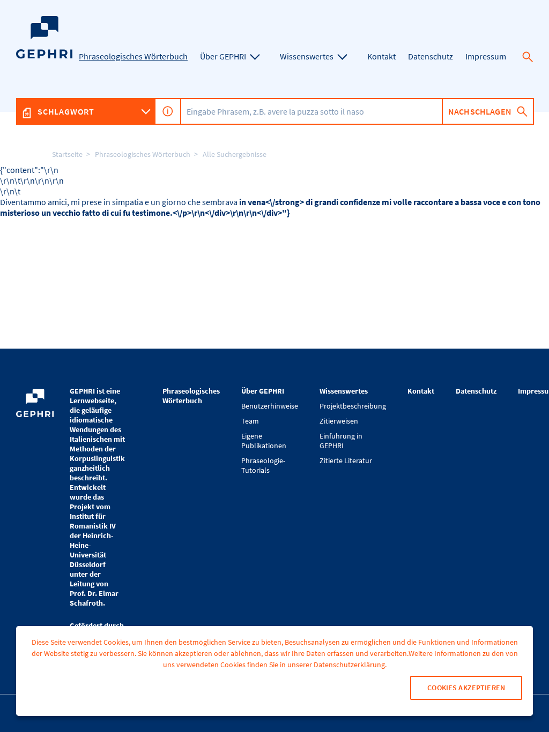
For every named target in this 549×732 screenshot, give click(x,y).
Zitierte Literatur (346, 460)
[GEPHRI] (44, 56)
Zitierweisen (339, 421)
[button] (527, 56)
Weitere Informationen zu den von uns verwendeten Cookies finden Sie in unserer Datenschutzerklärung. (340, 658)
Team (250, 421)
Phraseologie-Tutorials (263, 465)
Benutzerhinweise (269, 406)
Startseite (67, 154)
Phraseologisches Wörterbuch (142, 154)
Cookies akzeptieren (466, 687)
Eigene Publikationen (263, 440)
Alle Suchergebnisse (234, 154)
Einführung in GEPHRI (341, 440)
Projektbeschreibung (353, 406)
